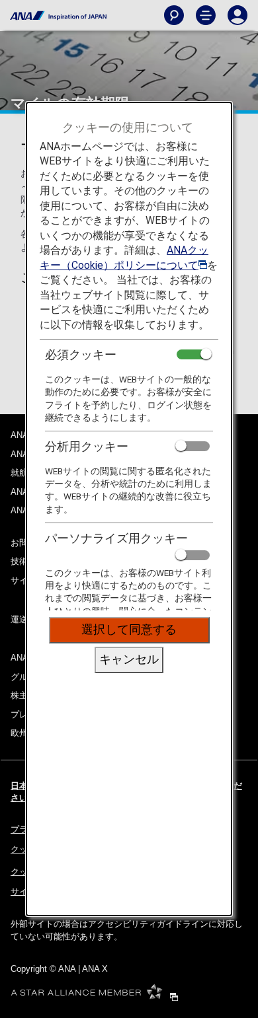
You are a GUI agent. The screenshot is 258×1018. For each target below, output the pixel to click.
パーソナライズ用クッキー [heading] (116, 538)
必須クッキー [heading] (80, 354)
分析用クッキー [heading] (86, 446)
